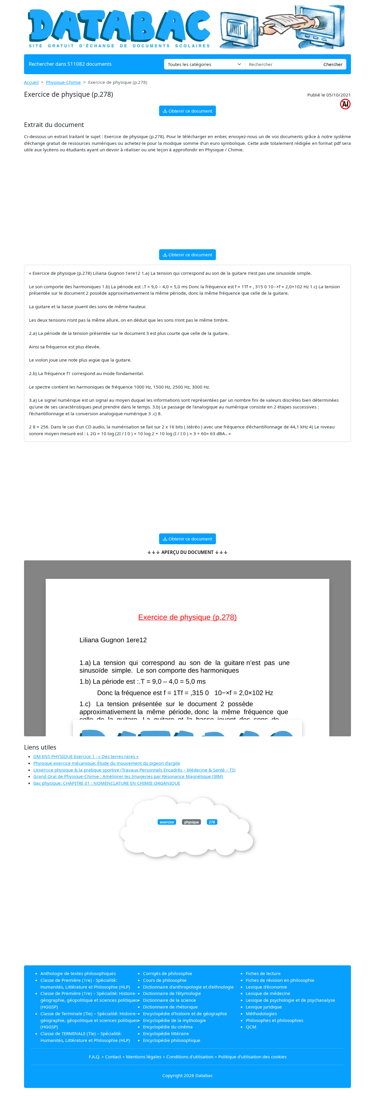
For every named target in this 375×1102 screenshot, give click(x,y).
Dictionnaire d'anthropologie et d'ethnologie (188, 987)
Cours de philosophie (165, 980)
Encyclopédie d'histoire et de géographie (185, 1013)
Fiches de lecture (263, 973)
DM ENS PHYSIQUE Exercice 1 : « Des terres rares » (86, 756)
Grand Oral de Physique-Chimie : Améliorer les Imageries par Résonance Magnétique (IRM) (128, 776)
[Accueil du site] (187, 26)
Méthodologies (261, 1013)
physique (191, 822)
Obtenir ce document (189, 111)
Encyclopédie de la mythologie (174, 1020)
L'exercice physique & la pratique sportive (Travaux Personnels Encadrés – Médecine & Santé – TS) (134, 770)
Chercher (332, 64)
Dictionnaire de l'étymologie (172, 993)
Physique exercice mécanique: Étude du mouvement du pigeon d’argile (106, 763)
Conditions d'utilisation (189, 1056)
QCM (251, 1027)
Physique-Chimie (63, 82)
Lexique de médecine (268, 993)
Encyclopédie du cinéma (168, 1027)
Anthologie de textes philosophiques (78, 973)
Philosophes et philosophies (274, 1020)
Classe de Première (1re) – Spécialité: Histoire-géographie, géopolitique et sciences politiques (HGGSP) (89, 1000)
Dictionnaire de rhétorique (170, 1007)
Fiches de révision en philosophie (280, 980)
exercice (167, 822)
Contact (113, 1056)
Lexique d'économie (266, 987)
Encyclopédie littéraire (166, 1033)
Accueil (31, 82)
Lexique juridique (264, 1007)
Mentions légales (143, 1056)
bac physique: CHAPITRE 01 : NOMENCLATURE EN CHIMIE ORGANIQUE (106, 783)
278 (212, 822)
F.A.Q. (94, 1056)
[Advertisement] (187, 203)
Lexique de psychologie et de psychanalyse (290, 1000)
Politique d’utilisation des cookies (252, 1056)
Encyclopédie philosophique (171, 1040)
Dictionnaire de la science (169, 1000)
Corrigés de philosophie (167, 973)
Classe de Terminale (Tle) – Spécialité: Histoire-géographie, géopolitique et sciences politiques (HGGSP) (89, 1020)
